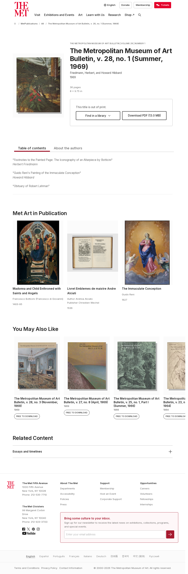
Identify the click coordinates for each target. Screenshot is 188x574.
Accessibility (67, 493)
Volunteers (146, 493)
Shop (128, 15)
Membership (143, 4)
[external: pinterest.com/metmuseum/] (33, 529)
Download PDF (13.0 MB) (144, 115)
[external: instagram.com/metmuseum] (38, 529)
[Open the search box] (139, 15)
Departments (67, 488)
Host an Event (108, 493)
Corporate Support (111, 499)
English (30, 556)
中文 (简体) (139, 556)
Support (105, 483)
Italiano (88, 556)
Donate (125, 4)
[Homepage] (21, 9)
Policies (64, 499)
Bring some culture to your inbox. (87, 518)
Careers (144, 488)
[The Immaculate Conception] (147, 253)
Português (59, 556)
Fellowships (146, 499)
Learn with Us (95, 15)
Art (80, 15)
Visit (37, 15)
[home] (15, 23)
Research (114, 15)
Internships (146, 504)
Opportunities (148, 483)
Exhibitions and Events (59, 15)
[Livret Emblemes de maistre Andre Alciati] (92, 253)
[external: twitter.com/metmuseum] (28, 529)
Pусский (154, 556)
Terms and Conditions (26, 567)
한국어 (125, 556)
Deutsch (101, 556)
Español (44, 556)
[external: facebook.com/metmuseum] (23, 529)
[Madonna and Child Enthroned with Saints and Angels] (38, 253)
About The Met (69, 483)
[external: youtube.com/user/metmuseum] (28, 533)
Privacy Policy (49, 567)
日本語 (114, 556)
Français (74, 556)
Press (63, 504)
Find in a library (95, 115)
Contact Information (70, 567)
